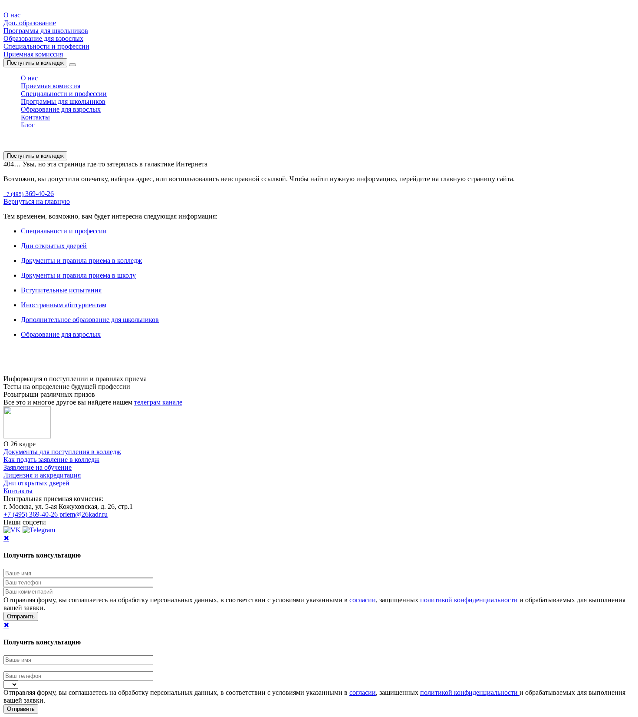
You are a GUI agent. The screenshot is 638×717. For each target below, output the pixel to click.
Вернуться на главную (36, 201)
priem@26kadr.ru (83, 514)
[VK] (13, 530)
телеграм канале (158, 402)
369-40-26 (28, 193)
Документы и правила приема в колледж (81, 260)
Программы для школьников (45, 30)
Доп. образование (29, 23)
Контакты (35, 117)
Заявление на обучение (37, 467)
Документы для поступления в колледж (62, 451)
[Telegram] (39, 530)
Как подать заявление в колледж (51, 459)
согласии (362, 600)
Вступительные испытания (61, 290)
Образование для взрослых (43, 38)
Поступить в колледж (35, 63)
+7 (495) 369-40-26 (31, 514)
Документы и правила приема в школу (78, 275)
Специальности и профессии (46, 46)
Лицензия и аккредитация (42, 475)
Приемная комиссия (33, 54)
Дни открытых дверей (54, 245)
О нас (11, 15)
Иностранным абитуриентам (63, 305)
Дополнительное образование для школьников (90, 319)
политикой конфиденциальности (470, 600)
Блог (28, 125)
